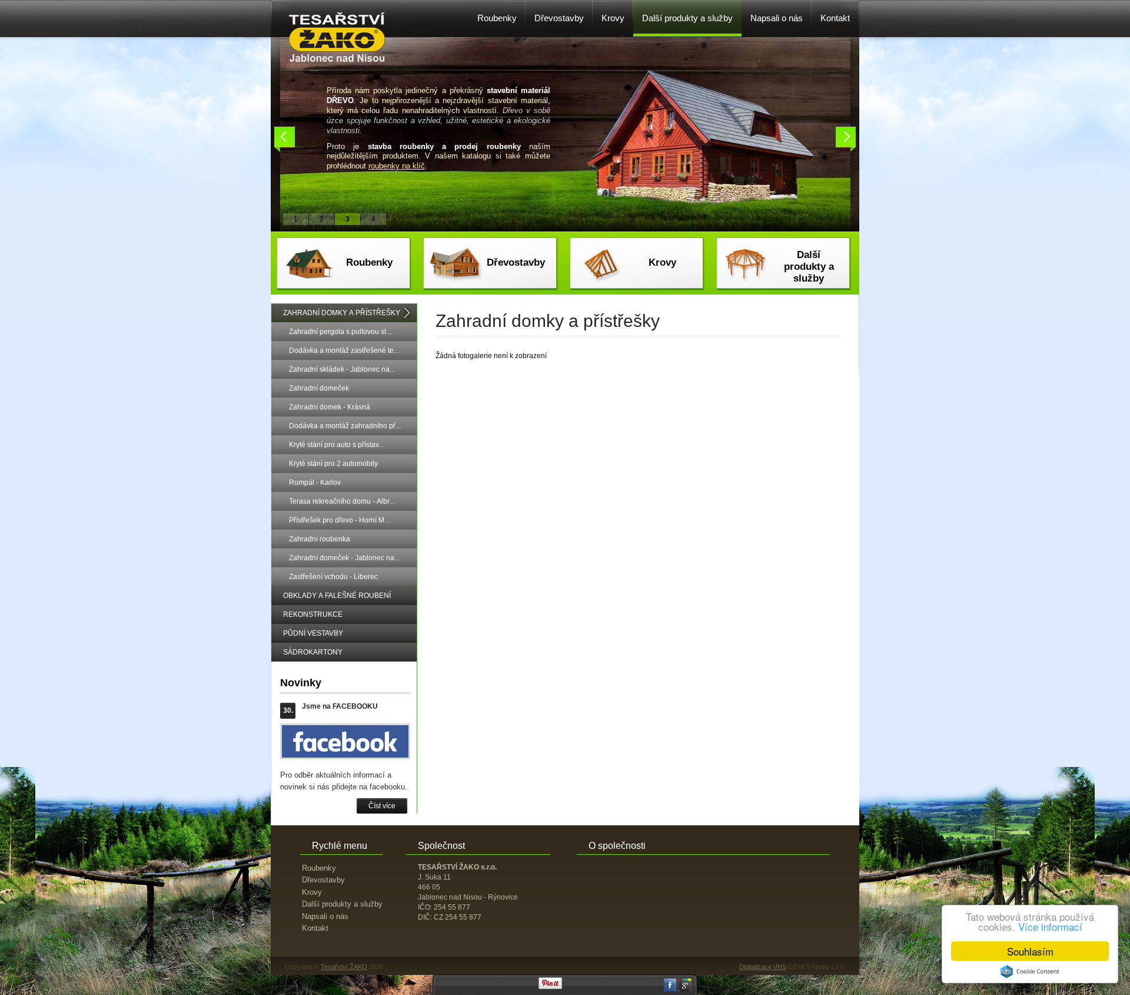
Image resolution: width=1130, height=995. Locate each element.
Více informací (1050, 926)
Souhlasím (1030, 951)
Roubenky (369, 262)
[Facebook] (670, 989)
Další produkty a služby (809, 266)
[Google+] (685, 989)
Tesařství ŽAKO (344, 966)
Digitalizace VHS (762, 966)
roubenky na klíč (396, 165)
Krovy (662, 262)
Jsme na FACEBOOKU (340, 706)
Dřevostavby (516, 262)
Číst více (382, 806)
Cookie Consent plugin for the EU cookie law (1030, 971)
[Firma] (337, 59)
